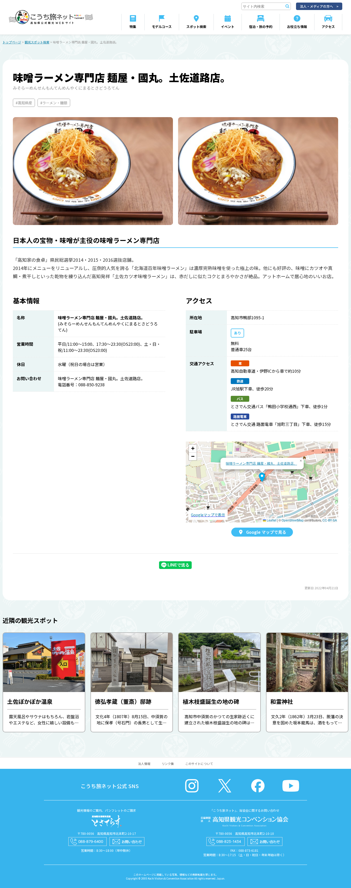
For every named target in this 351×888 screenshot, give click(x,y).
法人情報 (144, 763)
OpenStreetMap (293, 520)
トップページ (12, 42)
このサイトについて (199, 763)
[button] (262, 477)
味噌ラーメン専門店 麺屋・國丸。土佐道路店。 (261, 463)
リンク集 (168, 763)
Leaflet (271, 520)
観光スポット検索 (37, 42)
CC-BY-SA (329, 520)
